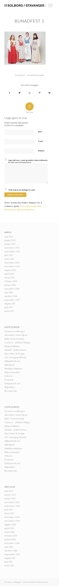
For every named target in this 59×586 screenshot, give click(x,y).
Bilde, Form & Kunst (14, 338)
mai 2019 (8, 292)
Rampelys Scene (12, 383)
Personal (8, 379)
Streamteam (10, 391)
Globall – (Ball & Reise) (15, 350)
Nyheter (8, 376)
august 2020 (10, 270)
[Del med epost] (49, 93)
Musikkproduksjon (13, 368)
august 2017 (9, 303)
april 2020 (9, 274)
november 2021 (11, 247)
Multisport (9, 365)
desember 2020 (12, 262)
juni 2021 (8, 255)
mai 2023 (8, 236)
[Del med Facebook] (10, 93)
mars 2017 (9, 311)
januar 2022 (10, 244)
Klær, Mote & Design (14, 353)
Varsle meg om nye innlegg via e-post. (21, 190)
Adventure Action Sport (16, 335)
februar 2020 (10, 281)
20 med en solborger (14, 331)
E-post (41, 141)
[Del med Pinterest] (39, 93)
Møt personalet (12, 372)
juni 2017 (8, 307)
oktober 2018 (10, 296)
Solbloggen (17, 582)
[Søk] (44, 5)
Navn (40, 131)
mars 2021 (9, 259)
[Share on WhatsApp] (30, 93)
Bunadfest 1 (29, 20)
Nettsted (41, 151)
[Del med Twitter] (20, 93)
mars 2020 (9, 277)
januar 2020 (10, 285)
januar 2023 (10, 240)
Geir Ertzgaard (37, 75)
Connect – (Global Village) (17, 342)
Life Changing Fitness (15, 357)
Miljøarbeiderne (12, 361)
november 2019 (11, 288)
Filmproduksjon (12, 346)
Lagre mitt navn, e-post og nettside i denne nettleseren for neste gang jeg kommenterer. (27, 161)
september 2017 (12, 300)
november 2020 (12, 266)
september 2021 (12, 251)
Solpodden (9, 387)
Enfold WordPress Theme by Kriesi (35, 582)
